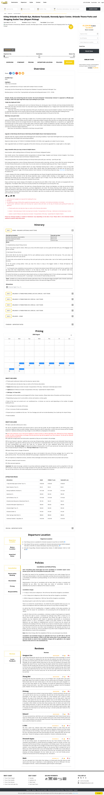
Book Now (89, 51)
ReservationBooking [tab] (12, 574)
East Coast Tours (34, 784)
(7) (12, 50)
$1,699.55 (93, 68)
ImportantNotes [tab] (12, 555)
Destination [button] (14, 2)
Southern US (10, 13)
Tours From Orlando (17, 13)
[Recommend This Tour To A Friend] (23, 73)
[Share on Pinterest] (17, 73)
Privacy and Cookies (42, 790)
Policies (59, 62)
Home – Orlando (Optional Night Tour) (22, 230)
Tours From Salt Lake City (11, 784)
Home (5, 13)
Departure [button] (24, 2)
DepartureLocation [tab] (12, 541)
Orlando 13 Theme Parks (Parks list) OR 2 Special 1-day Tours (28, 293)
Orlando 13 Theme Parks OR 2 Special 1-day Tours (25, 299)
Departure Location (44, 62)
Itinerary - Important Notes (14, 324)
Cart (99, 2)
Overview (9, 62)
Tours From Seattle (9, 780)
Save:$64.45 (89, 28)
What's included (89, 30)
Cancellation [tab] (12, 568)
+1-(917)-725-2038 (84, 781)
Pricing (31, 62)
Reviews (69, 62)
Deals (44, 2)
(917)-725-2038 (86, 2)
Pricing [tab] (12, 586)
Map (39, 57)
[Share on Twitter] (13, 73)
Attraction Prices (12, 477)
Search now (93, 9)
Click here (62, 170)
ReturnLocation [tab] (12, 548)
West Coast (32, 782)
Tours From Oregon (10, 778)
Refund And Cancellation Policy (56, 790)
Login (102, 2)
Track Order (94, 2)
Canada (31, 778)
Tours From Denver (10, 782)
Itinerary (20, 62)
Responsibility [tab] (13, 591)
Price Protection (69, 790)
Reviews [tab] (12, 654)
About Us (28, 790)
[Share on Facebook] (10, 73)
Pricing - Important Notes (14, 528)
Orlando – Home (15, 316)
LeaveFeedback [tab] (12, 660)
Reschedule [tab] (12, 580)
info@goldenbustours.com (86, 783)
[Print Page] (20, 73)
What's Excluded (11, 422)
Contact (38, 2)
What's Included (11, 378)
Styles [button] (31, 2)
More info (75, 793)
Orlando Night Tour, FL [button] (14, 287)
